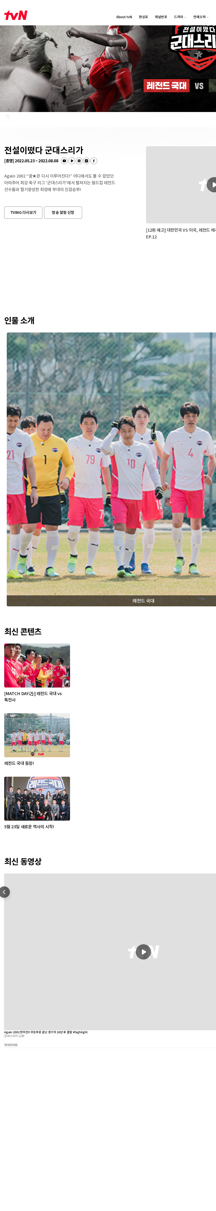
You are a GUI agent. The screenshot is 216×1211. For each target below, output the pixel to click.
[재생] (143, 952)
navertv (71, 160)
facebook (93, 160)
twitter (79, 160)
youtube (64, 160)
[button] (23, 212)
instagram (86, 160)
